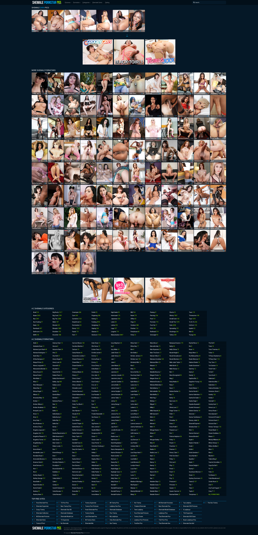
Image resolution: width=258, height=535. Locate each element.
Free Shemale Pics (42, 503)
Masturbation (117, 335)
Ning (171, 378)
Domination (76, 325)
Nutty (172, 398)
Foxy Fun (95, 410)
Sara (191, 385)
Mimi (152, 417)
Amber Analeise (39, 407)
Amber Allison (38, 404)
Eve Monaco (96, 398)
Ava (55, 352)
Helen (94, 462)
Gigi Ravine (96, 423)
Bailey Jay (57, 381)
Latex (114, 322)
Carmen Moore (78, 343)
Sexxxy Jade (194, 420)
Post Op (153, 325)
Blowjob (57, 328)
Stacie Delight (194, 465)
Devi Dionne (76, 465)
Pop (172, 475)
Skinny (173, 315)
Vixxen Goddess (215, 433)
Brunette (57, 335)
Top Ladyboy (187, 503)
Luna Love (135, 478)
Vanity (211, 398)
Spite (191, 462)
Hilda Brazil (96, 465)
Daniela (75, 439)
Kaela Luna (115, 436)
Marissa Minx (155, 362)
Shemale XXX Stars (189, 516)
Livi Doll (134, 456)
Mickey (153, 401)
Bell (55, 407)
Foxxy (95, 407)
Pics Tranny (113, 513)
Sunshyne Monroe (195, 472)
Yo (211, 468)
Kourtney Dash (136, 375)
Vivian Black (213, 430)
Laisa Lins (135, 385)
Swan (192, 475)
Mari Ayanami (155, 349)
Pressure (173, 481)
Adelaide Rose (38, 346)
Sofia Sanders (194, 452)
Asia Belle (37, 481)
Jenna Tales (116, 398)
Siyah (191, 439)
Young (192, 335)
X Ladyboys (186, 509)
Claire (75, 407)
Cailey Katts (57, 478)
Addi (35, 343)
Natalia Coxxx (155, 485)
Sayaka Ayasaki (194, 404)
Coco (74, 417)
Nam (152, 456)
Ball (55, 388)
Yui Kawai (213, 475)
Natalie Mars (155, 491)
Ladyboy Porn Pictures (141, 520)
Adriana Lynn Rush (40, 349)
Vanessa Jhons (214, 391)
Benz (55, 430)
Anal (36, 312)
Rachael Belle (175, 494)
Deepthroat (76, 322)
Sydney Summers (195, 478)
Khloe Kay (135, 346)
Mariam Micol (155, 356)
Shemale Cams (97, 2)
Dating (107, 2)
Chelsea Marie (77, 372)
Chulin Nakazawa (78, 394)
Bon (55, 449)
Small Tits (174, 322)
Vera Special (213, 414)
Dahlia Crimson (78, 430)
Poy (172, 478)
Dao (74, 452)
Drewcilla (76, 491)
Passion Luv (174, 430)
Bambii (55, 398)
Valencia (212, 378)
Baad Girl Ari (57, 372)
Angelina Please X (40, 436)
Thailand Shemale (140, 506)
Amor (36, 414)
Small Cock (174, 319)
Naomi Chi (154, 472)
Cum (75, 315)
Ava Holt (56, 356)
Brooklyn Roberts (59, 462)
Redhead (154, 331)
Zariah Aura (213, 481)
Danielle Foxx (77, 443)
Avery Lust (57, 362)
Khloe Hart (135, 343)
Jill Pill (114, 423)
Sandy (192, 375)
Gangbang (96, 325)
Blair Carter (57, 443)
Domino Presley (78, 481)
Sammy (192, 369)
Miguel (153, 404)
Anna (35, 446)
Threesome (194, 315)
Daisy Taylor (77, 436)
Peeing (153, 312)
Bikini (56, 322)
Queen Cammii (175, 491)
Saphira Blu (193, 378)
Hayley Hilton (97, 459)
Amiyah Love (38, 410)
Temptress (193, 494)
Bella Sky (56, 420)
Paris (172, 423)
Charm (75, 369)
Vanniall (212, 401)
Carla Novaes (58, 491)
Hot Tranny (137, 503)
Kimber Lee (135, 359)
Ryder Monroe (194, 359)
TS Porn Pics (65, 503)
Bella (55, 410)
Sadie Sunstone (194, 365)
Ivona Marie (96, 494)
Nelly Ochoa (174, 349)
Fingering (96, 315)
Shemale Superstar (42, 506)
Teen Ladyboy (138, 509)
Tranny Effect (40, 523)
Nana (152, 459)
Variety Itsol (213, 404)
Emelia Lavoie (96, 352)
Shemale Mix (89, 523)
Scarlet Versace (194, 407)
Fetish (94, 312)
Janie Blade (115, 369)
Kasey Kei (115, 462)
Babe (36, 325)
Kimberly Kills (136, 362)
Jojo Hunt (114, 427)
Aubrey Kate (38, 494)
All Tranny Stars (90, 520)
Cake (55, 481)
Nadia (153, 449)
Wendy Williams (214, 439)
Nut (172, 394)
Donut (75, 485)
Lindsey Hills (135, 446)
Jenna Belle (115, 385)
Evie (93, 401)
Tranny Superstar (90, 503)
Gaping (95, 328)
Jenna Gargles (116, 391)
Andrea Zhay (38, 427)
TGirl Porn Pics (163, 520)
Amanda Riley (38, 398)
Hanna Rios (96, 456)
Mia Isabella (155, 391)
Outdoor (135, 325)
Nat (152, 478)
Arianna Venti (38, 462)
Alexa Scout (38, 372)
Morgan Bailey (156, 439)
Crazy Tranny (40, 509)
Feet (74, 335)
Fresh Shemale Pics (91, 509)
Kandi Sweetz (116, 446)
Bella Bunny (57, 417)
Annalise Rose (38, 456)
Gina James (96, 427)
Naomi (153, 468)
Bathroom (37, 331)
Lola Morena (135, 462)
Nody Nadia (174, 381)
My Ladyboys (114, 516)
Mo (151, 436)
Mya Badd (154, 446)
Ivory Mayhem (116, 343)
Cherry (75, 375)
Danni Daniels (77, 446)
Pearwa (173, 449)
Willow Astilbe (213, 446)
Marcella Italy (155, 346)
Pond (172, 468)
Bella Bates (57, 414)
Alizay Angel (38, 391)
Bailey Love (57, 385)
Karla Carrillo (116, 456)
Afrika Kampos (39, 359)
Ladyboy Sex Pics (115, 506)
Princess (173, 485)
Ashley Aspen (38, 475)
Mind (152, 420)
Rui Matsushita (194, 356)
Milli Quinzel (154, 414)
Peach (172, 443)
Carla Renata (57, 494)
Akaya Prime (38, 362)
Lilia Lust (134, 430)
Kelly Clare (115, 478)
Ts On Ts (193, 322)
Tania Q (193, 481)
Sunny (191, 468)
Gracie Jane (96, 439)
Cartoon (75, 349)
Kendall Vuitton (116, 494)
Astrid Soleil (37, 488)
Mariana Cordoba (157, 359)
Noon (172, 388)
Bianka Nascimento (60, 433)
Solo (173, 325)
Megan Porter (155, 375)
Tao (190, 485)
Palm (172, 414)
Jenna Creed (116, 388)
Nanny (153, 465)
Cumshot (77, 319)
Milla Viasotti (155, 410)
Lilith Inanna (135, 433)
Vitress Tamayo (215, 427)
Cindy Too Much (77, 404)
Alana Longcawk (39, 365)
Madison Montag (136, 481)
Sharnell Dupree (194, 423)
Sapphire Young (195, 381)
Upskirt (192, 328)
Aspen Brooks (38, 485)
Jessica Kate (115, 417)
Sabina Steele (194, 362)
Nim (172, 372)
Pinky (172, 459)
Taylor (191, 491)
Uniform (193, 325)
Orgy (133, 322)
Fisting (95, 319)
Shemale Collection (42, 513)
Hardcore (96, 335)
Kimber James (137, 356)
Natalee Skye (155, 481)
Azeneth (56, 365)
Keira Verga (116, 475)
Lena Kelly (135, 410)
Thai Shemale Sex (164, 523)
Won (210, 452)
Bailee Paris (57, 375)
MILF (133, 312)
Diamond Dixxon (78, 468)
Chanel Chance (78, 359)
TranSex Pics (138, 523)
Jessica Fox (115, 414)
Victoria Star (213, 423)
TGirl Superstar (188, 513)
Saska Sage (193, 401)
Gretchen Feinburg (98, 446)
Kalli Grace (115, 439)
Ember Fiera (96, 349)
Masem (153, 365)
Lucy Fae (134, 468)
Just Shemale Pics (91, 516)
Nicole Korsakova (175, 356)
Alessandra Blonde (40, 369)
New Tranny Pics (66, 506)
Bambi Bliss (57, 394)
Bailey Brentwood (59, 378)
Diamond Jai (76, 472)
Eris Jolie (95, 375)
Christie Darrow (77, 391)
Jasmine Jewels (117, 375)
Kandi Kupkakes (116, 443)
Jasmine (115, 372)
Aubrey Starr (58, 343)
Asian (36, 315)
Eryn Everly (96, 381)
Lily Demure (135, 439)
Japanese (115, 319)
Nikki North (174, 365)
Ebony (76, 328)
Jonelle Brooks (117, 430)
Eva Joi (95, 385)
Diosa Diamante (77, 475)
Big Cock (57, 315)
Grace (94, 436)
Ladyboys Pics (163, 513)
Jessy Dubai (116, 420)
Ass (36, 319)
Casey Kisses (77, 352)
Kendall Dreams (117, 488)
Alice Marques (38, 385)
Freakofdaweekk (98, 414)
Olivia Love (174, 407)
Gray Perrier (96, 443)
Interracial (115, 315)
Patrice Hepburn (176, 436)
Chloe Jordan (77, 385)
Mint (152, 427)
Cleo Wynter (77, 410)
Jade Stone (115, 352)
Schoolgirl (154, 335)
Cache (56, 475)
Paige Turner (175, 410)
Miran (153, 433)
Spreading (174, 328)
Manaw (134, 488)
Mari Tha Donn (155, 352)
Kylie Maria (135, 381)
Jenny (114, 401)
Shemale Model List (67, 516)
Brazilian (57, 331)
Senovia (192, 414)
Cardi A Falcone (58, 488)
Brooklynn (57, 465)
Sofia (191, 449)
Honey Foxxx (96, 481)
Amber (36, 401)
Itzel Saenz (96, 491)
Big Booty (57, 312)
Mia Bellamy (155, 388)
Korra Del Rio (136, 372)
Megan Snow (155, 378)
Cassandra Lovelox (78, 356)
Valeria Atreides (215, 388)
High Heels (115, 312)
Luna (133, 475)
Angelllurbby (38, 443)
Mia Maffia (154, 394)
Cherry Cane (76, 378)
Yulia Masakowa (214, 478)
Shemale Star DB (66, 509)
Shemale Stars (41, 520)
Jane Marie (115, 365)
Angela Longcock (39, 430)
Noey (172, 385)
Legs (114, 328)
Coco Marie (76, 420)
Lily (133, 436)
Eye (94, 404)
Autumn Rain (58, 349)
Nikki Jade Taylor (176, 362)
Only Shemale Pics (115, 520)
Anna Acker (37, 449)
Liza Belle (134, 459)
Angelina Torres (39, 439)
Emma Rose (96, 359)
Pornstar (154, 322)
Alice (35, 381)
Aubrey (36, 491)
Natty (172, 346)
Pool (153, 319)
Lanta (133, 388)
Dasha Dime (76, 459)
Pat (172, 433)
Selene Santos (194, 410)
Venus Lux (213, 407)
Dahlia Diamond (77, 433)
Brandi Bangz (58, 452)
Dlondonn (76, 478)
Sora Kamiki (193, 456)
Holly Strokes (97, 475)
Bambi (56, 391)
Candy (56, 485)
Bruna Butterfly (58, 468)
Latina (114, 325)
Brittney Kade (58, 459)
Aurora (55, 346)
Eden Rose (96, 343)
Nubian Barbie (175, 391)
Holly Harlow (96, 468)
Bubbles (56, 472)
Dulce (75, 494)
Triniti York (212, 369)
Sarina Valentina (195, 394)
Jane (113, 362)
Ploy (172, 465)
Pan (171, 417)
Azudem (56, 369)
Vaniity (212, 394)
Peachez (173, 446)
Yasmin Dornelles (215, 462)
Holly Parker (96, 472)
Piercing (154, 315)
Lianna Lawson (136, 423)
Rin (190, 346)
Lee (133, 398)
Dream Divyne (77, 488)
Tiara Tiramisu (214, 349)
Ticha (211, 352)
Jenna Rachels (116, 394)
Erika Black (96, 369)
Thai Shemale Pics (164, 516)
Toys (192, 319)
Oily (171, 404)
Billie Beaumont (58, 436)
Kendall (114, 485)
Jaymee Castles (117, 381)
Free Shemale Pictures (141, 513)
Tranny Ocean (138, 516)
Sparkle (192, 459)
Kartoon (114, 459)
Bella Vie (56, 423)
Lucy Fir (133, 472)
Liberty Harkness (137, 427)
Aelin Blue (37, 356)
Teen (192, 312)
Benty (55, 427)
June (113, 433)
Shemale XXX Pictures (190, 506)
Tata (191, 488)
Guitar (94, 449)
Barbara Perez (58, 401)
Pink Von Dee (174, 456)
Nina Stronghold (176, 375)
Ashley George (39, 478)
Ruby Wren (193, 352)
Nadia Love (154, 452)
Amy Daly (37, 420)
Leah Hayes (135, 394)
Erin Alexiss (96, 372)
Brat (54, 456)
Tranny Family (89, 513)
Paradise (173, 420)
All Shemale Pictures (42, 516)
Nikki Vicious (174, 369)
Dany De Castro (78, 449)
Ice (93, 488)
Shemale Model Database (167, 509)
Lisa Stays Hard (136, 452)
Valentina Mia (214, 381)
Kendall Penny (116, 491)
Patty (172, 439)
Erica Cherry (96, 365)
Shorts (173, 312)
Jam (113, 359)
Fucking (96, 322)
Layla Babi (135, 391)
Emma (95, 356)
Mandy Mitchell (137, 491)
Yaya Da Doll (213, 465)
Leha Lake (134, 404)
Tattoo (173, 335)
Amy (35, 417)
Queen (173, 488)
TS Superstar (65, 520)
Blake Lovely (57, 446)
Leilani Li (134, 407)
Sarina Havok (193, 391)
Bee (55, 404)
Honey (95, 478)
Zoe (211, 485)
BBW (36, 335)
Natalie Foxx (155, 488)
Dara (74, 456)
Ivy (112, 346)
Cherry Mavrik (77, 381)
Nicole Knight (174, 352)
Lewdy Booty (136, 417)
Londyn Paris (135, 465)
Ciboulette (76, 398)
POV (153, 328)
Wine (211, 449)
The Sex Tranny (213, 503)
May (152, 369)
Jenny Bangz (116, 404)
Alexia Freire (37, 375)
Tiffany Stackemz (215, 356)
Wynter (211, 456)
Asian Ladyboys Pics (189, 520)
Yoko (211, 472)
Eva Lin (95, 388)
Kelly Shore (115, 481)
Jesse (114, 410)
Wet (191, 331)
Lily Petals (134, 443)
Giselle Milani (96, 430)
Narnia (152, 475)
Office (133, 319)
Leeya (133, 401)
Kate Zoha (115, 465)
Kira (132, 365)
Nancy (153, 462)
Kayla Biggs (115, 468)
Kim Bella (134, 352)
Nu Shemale (64, 523)
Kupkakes (135, 378)
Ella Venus (96, 346)
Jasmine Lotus (116, 378)
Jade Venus (116, 356)
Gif (93, 420)
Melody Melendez (156, 385)
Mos (152, 443)
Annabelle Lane (39, 452)
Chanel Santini (77, 365)
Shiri (191, 430)
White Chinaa (214, 443)
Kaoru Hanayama (117, 449)
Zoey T (212, 491)
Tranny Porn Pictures (91, 506)
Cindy (75, 401)
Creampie (76, 312)
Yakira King (213, 459)
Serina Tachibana (195, 417)
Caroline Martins (78, 346)
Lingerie (115, 331)
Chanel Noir (76, 362)
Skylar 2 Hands (194, 443)
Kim (132, 349)
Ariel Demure (38, 465)
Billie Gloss (57, 439)
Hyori (94, 485)
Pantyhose (135, 331)
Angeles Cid (38, 433)
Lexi (133, 420)
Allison (36, 394)
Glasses (95, 331)
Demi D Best (77, 462)
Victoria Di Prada (215, 417)
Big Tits (57, 319)
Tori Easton (213, 365)
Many (133, 494)
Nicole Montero (176, 359)
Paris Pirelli (174, 427)
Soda (191, 446)
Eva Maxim (96, 391)
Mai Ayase (134, 485)
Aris (35, 472)
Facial (75, 331)
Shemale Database (67, 513)
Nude (134, 315)
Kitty (133, 369)
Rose (191, 349)
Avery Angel (57, 359)
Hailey (94, 452)
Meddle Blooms (155, 372)
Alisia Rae (37, 388)
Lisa (133, 449)
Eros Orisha (96, 378)
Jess (113, 407)
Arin (35, 468)
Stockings (174, 331)
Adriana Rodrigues (40, 352)
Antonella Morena (39, 459)
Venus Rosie (213, 410)
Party (133, 335)
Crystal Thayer (77, 423)
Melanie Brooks (156, 381)
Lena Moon (135, 414)
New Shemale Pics (164, 506)
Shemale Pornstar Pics (77, 533)
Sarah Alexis (194, 388)
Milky (152, 407)
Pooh (172, 472)
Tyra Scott (213, 375)
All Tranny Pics (114, 503)
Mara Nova (154, 343)
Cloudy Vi (76, 414)
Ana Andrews (38, 423)
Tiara (211, 346)
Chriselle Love (77, 388)
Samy (191, 372)
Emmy (95, 362)
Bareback (37, 328)
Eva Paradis (96, 394)
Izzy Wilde (115, 349)
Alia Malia (37, 378)
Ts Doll (211, 372)
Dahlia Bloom (77, 427)
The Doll (212, 343)
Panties (134, 328)
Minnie (152, 423)
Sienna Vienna (194, 433)
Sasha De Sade (195, 398)
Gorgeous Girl (97, 433)
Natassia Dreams (176, 343)
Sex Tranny (113, 523)
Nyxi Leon (173, 401)
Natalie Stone (155, 494)
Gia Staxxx (96, 417)
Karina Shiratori (117, 452)
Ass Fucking (38, 322)
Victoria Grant (214, 420)
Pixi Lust (173, 462)
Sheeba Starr (194, 427)
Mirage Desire (155, 430)
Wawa (211, 436)
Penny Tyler (174, 452)
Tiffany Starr (214, 359)
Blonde (56, 325)
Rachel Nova (194, 343)
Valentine (212, 385)
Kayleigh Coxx (116, 472)
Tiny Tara (212, 362)
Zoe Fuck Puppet (215, 488)
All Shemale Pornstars (166, 503)
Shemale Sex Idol (188, 523)
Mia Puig (153, 398)
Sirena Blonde (194, 436)
